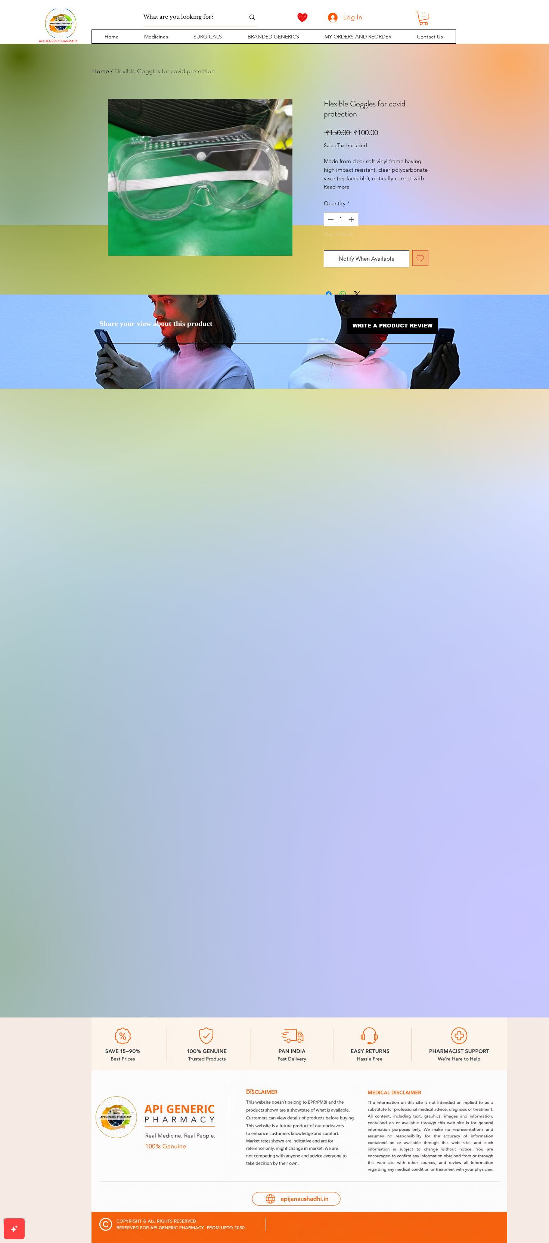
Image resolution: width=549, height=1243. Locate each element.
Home (100, 71)
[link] (424, 18)
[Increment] (352, 219)
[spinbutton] (341, 219)
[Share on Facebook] (328, 294)
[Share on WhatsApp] (342, 294)
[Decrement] (330, 219)
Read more (337, 186)
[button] (156, 36)
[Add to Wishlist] (420, 258)
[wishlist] (302, 17)
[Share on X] (357, 294)
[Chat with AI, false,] (14, 1228)
